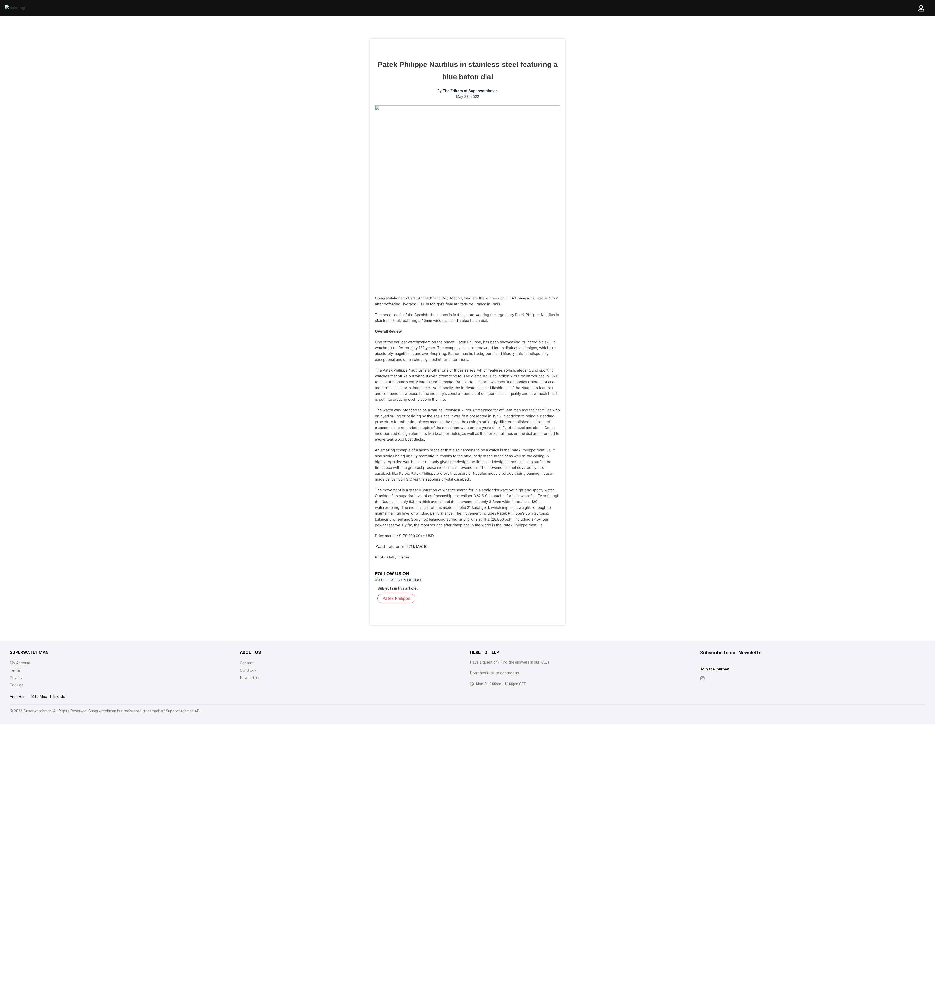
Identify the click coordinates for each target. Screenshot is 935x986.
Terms (15, 670)
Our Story (248, 670)
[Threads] (722, 678)
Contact (247, 663)
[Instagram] (702, 678)
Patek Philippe (396, 598)
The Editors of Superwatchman (470, 90)
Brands (59, 696)
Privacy (16, 677)
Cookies (16, 685)
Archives (17, 696)
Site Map (39, 696)
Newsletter (250, 677)
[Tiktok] (712, 678)
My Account (20, 663)
